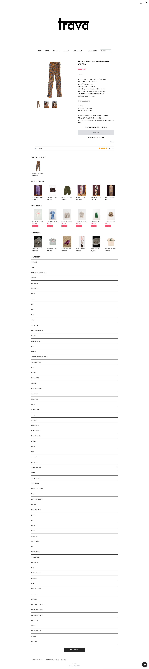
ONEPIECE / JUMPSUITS (39, 272)
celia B (33, 625)
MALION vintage (36, 341)
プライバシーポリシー (38, 659)
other (33, 583)
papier (33, 515)
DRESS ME (34, 399)
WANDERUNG (35, 557)
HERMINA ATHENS (37, 615)
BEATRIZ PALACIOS (38, 499)
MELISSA (34, 578)
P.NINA (33, 441)
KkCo (33, 525)
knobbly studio (36, 436)
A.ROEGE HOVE (36, 467)
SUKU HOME (35, 483)
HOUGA (33, 351)
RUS (32, 567)
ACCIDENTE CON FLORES (39, 357)
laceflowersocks (36, 388)
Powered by (72, 665)
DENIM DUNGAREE (37, 610)
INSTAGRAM (77, 50)
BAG (32, 309)
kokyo (33, 494)
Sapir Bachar (35, 541)
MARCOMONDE (36, 430)
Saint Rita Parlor (36, 588)
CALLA (33, 546)
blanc (33, 530)
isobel (33, 446)
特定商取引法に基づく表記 (52, 659)
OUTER (33, 278)
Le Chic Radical (36, 573)
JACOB (33, 636)
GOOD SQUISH (36, 478)
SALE (32, 320)
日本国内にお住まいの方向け (96, 137)
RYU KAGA (34, 536)
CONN (33, 473)
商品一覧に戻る (74, 650)
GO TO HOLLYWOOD (37, 604)
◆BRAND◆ (34, 325)
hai (32, 520)
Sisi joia (33, 420)
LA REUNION (35, 425)
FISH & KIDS (35, 378)
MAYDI (33, 346)
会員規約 (63, 659)
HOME (40, 50)
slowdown (34, 393)
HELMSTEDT (35, 562)
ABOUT (47, 50)
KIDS (32, 314)
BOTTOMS (34, 283)
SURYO (33, 372)
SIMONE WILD (35, 409)
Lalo (32, 451)
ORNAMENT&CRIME (37, 488)
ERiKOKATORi (35, 552)
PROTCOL (34, 462)
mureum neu (35, 594)
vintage (33, 415)
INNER (33, 293)
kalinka (33, 504)
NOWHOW (34, 620)
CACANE (34, 383)
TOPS (33, 267)
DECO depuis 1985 (37, 330)
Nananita (34, 641)
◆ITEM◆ (34, 262)
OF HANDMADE (36, 362)
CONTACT (67, 50)
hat (32, 304)
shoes (33, 299)
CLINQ (33, 404)
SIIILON (33, 336)
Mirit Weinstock (36, 509)
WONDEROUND (36, 631)
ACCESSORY (35, 288)
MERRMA (34, 599)
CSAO (33, 367)
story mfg (34, 457)
